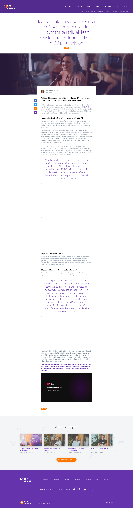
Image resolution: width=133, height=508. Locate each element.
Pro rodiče (98, 6)
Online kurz (68, 6)
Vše (82, 11)
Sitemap (49, 503)
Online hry (107, 11)
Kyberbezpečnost (124, 11)
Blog (116, 6)
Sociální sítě (115, 11)
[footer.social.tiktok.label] (91, 489)
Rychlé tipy (79, 6)
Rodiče (66, 47)
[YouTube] (85, 489)
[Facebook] (74, 489)
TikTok (87, 11)
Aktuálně (100, 11)
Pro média (108, 6)
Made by (109, 502)
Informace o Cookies (40, 503)
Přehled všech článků (65, 459)
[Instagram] (79, 489)
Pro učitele (89, 6)
